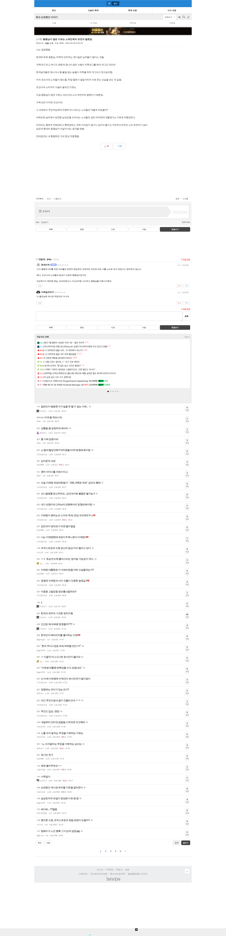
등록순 (49, 259)
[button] (108, 391)
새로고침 (186, 259)
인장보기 (44, 222)
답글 (39, 286)
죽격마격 (40, 43)
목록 (51, 229)
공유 (177, 199)
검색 (176, 843)
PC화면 (109, 869)
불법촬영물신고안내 (137, 874)
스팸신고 (57, 199)
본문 (82, 229)
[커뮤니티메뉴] (37, 3)
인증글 (172, 23)
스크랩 (185, 199)
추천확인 (40, 199)
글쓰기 (188, 17)
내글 (54, 23)
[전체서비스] (188, 3)
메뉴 (38, 222)
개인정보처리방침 (98, 874)
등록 (186, 316)
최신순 (56, 259)
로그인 (100, 869)
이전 (113, 229)
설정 (127, 869)
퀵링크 (119, 869)
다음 (144, 229)
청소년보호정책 (117, 874)
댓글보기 (175, 327)
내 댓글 (93, 23)
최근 (40, 843)
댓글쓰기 (175, 229)
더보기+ (187, 337)
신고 (49, 199)
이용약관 (83, 874)
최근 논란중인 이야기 (47, 17)
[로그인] (182, 3)
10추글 (133, 23)
